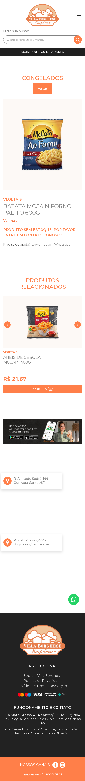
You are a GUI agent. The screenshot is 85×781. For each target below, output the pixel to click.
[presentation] (7, 324)
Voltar (42, 89)
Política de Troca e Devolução (42, 686)
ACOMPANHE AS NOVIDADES (42, 51)
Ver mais (10, 221)
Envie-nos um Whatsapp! (51, 244)
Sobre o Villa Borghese (42, 676)
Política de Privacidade (42, 681)
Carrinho (40, 389)
